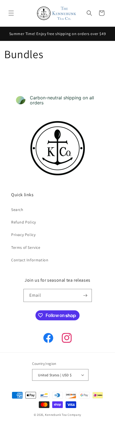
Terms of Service (25, 247)
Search (17, 209)
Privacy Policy (23, 234)
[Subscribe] (85, 295)
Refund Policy (23, 222)
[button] (11, 13)
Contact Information (29, 259)
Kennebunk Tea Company (63, 415)
